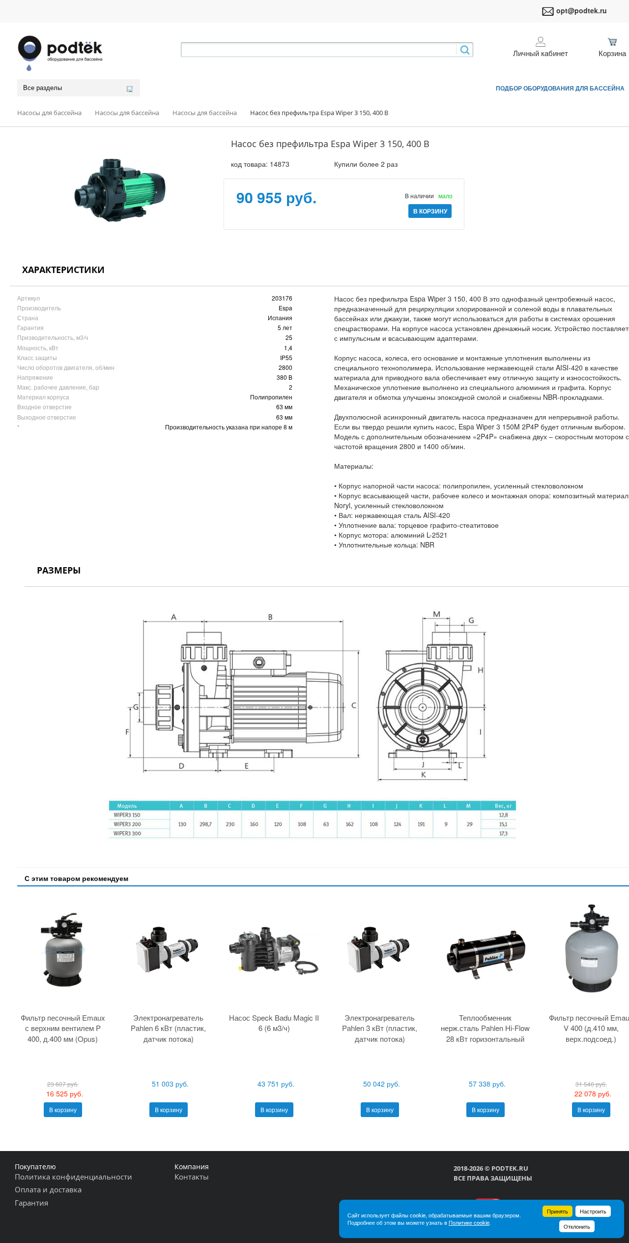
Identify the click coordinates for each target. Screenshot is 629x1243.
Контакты (191, 1177)
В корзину (63, 1109)
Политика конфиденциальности (73, 1177)
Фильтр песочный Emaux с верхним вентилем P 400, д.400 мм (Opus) (63, 1028)
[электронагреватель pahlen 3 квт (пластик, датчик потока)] (380, 951)
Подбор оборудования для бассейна (560, 88)
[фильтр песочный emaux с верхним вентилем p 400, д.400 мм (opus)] (63, 951)
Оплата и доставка (48, 1189)
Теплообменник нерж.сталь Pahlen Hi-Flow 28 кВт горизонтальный (485, 1028)
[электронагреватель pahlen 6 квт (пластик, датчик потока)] (168, 951)
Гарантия (31, 1203)
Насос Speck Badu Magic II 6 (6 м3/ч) (274, 1022)
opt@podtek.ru (581, 10)
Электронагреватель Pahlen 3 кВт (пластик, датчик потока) (379, 1028)
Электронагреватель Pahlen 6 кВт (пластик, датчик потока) (168, 1028)
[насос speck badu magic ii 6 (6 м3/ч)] (274, 951)
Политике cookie (469, 1222)
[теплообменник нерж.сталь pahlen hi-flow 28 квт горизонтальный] (485, 951)
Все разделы (42, 87)
